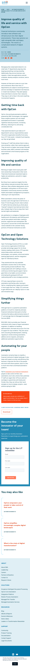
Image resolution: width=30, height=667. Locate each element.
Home (2, 9)
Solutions (5, 585)
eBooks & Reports (6, 614)
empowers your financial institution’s (16, 372)
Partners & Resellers (7, 575)
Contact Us (4, 577)
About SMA (4, 567)
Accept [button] (15, 663)
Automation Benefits (18, 9)
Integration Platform (7, 594)
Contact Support (6, 638)
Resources (5, 607)
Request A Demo (6, 580)
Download (6, 412)
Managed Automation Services (10, 602)
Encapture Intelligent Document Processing (14, 589)
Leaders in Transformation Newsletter (13, 621)
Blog (8, 9)
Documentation (6, 635)
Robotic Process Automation (9, 597)
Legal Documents (6, 641)
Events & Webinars (7, 616)
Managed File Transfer (8, 599)
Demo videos (5, 619)
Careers (3, 572)
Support (4, 626)
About (3, 563)
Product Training (6, 633)
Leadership (4, 570)
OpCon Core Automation (8, 592)
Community (4, 630)
